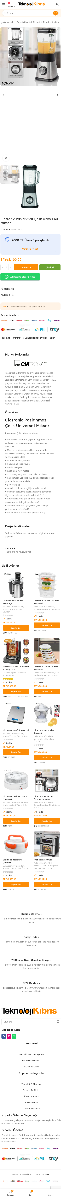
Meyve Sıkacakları (10, 609)
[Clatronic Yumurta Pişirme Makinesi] (47, 781)
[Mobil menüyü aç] (4, 4)
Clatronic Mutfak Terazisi (16, 730)
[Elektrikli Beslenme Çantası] (16, 844)
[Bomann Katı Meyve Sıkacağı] (16, 585)
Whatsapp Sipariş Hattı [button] (22, 276)
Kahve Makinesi (31, 1096)
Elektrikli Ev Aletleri (31, 1090)
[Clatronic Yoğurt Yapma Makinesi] (16, 781)
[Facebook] (3, 1036)
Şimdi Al (50, 267)
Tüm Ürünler (54, 609)
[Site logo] (31, 4)
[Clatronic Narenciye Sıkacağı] (47, 715)
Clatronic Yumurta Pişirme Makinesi (43, 797)
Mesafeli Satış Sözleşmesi (31, 1054)
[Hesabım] (57, 4)
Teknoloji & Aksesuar (31, 1084)
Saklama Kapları (10, 868)
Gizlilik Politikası (31, 1066)
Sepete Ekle (25, 267)
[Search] (55, 13)
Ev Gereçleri (18, 866)
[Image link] (29, 1011)
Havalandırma (31, 1102)
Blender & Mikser (52, 22)
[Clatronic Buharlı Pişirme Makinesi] (47, 585)
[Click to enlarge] (6, 158)
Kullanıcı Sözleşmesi (31, 1060)
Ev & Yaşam (8, 866)
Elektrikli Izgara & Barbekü (14, 672)
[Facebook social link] (9, 295)
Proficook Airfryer (43, 859)
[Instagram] (9, 1036)
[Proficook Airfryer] (47, 844)
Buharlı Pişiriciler (41, 609)
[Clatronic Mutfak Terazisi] (16, 715)
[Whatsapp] (14, 1036)
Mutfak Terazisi (9, 736)
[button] (3, 95)
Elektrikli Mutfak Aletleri (28, 22)
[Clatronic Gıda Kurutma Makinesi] (47, 651)
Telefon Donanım (31, 1108)
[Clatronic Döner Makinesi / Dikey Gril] (16, 651)
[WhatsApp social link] (13, 295)
